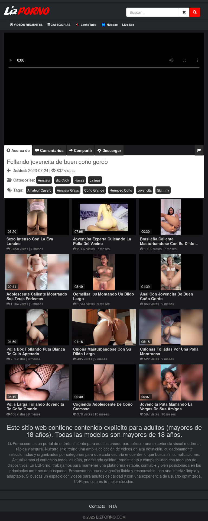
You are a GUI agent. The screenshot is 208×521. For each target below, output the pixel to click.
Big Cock (62, 180)
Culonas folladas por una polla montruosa (169, 351)
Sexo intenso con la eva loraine (29, 241)
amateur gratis (68, 190)
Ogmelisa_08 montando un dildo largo (103, 296)
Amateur (44, 180)
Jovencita (145, 190)
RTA (113, 506)
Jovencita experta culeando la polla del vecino (102, 241)
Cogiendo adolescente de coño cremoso (103, 406)
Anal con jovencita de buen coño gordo (166, 296)
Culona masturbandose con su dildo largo (102, 351)
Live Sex (128, 25)
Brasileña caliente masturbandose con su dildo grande (167, 243)
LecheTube (88, 25)
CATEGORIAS (60, 25)
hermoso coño (121, 190)
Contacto (97, 506)
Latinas (95, 180)
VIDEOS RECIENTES (28, 25)
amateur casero (39, 190)
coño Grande (94, 190)
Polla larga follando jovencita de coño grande (35, 406)
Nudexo (112, 25)
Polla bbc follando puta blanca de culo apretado (35, 351)
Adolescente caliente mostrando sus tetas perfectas (36, 296)
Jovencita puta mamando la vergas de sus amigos (166, 406)
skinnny (163, 190)
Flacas (79, 180)
